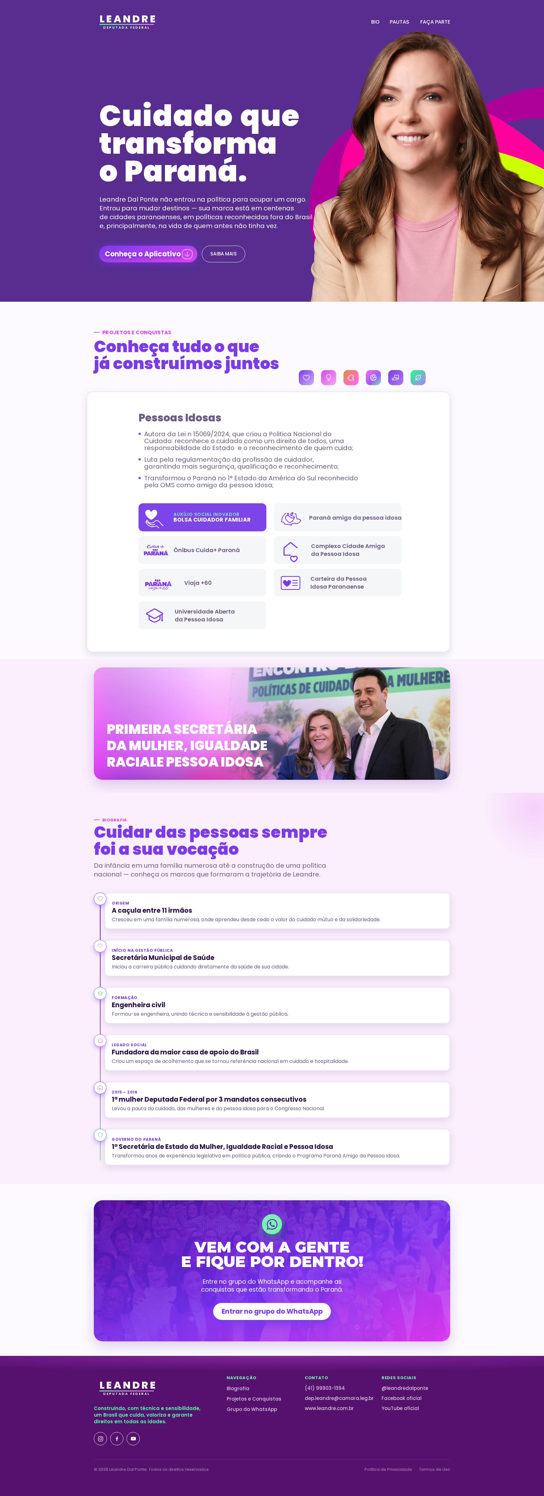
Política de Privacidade (388, 1469)
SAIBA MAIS (223, 253)
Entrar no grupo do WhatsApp (272, 1311)
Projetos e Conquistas (254, 1399)
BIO (375, 22)
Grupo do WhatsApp (252, 1409)
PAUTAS (399, 22)
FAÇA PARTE (435, 22)
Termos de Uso (434, 1469)
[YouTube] (133, 1438)
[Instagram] (100, 1438)
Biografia (238, 1388)
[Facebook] (116, 1438)
